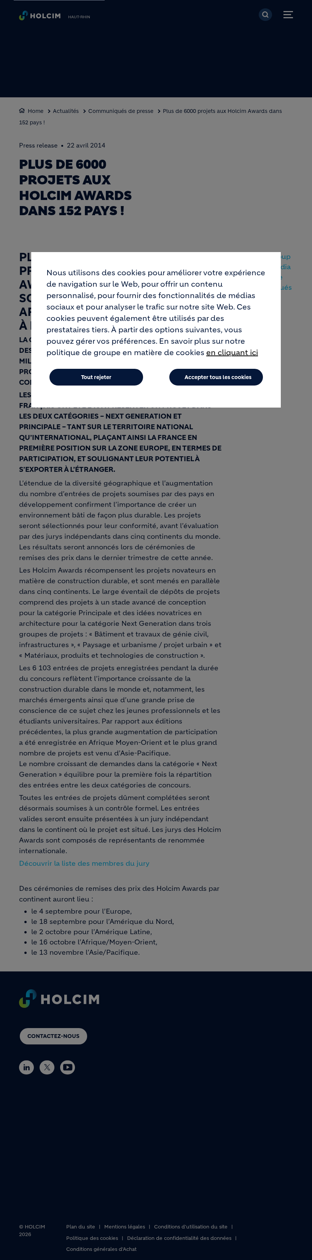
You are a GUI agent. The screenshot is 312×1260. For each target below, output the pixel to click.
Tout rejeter (96, 377)
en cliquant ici (232, 352)
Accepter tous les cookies (218, 377)
